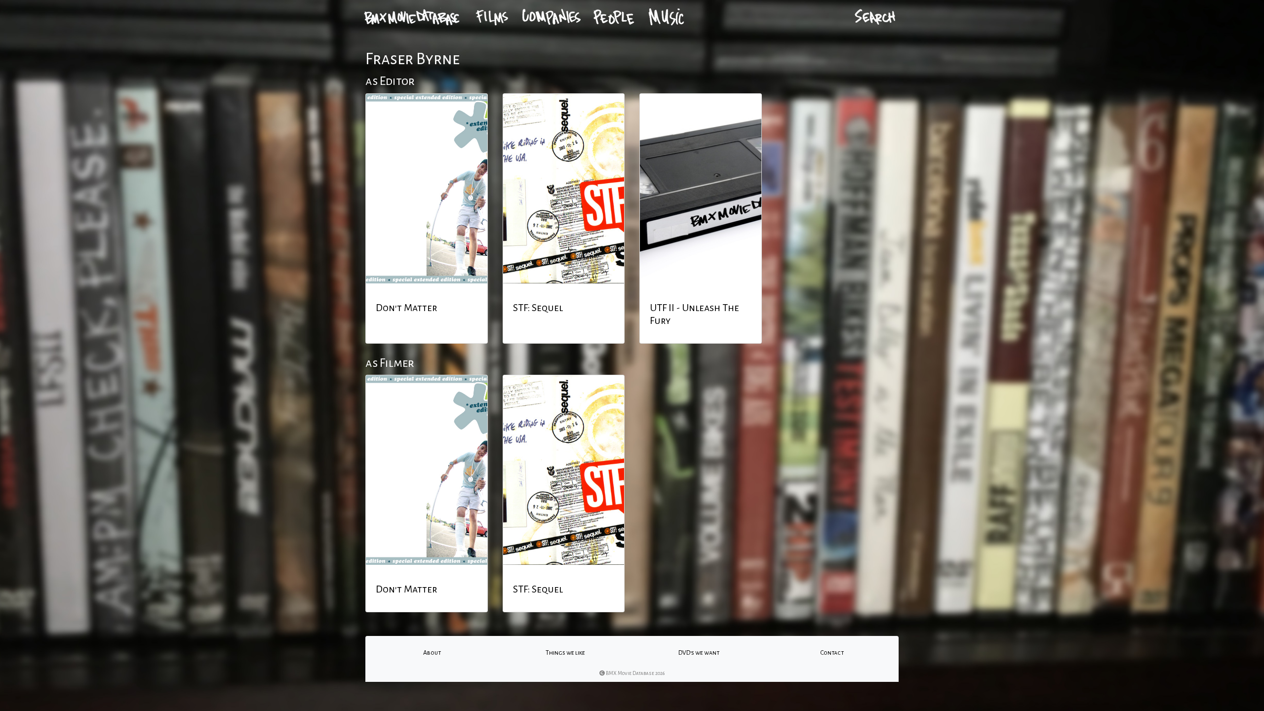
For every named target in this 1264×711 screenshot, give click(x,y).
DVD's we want (698, 652)
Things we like (565, 652)
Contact (832, 652)
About (432, 652)
